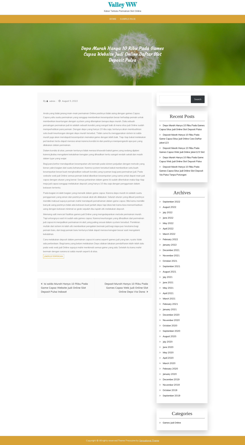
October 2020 (170, 325)
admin (52, 101)
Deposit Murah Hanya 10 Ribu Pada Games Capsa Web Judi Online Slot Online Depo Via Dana (126, 287)
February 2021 (170, 304)
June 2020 (168, 347)
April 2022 (168, 228)
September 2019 (171, 395)
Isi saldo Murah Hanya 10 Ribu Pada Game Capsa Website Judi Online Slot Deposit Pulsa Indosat (64, 287)
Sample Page (128, 19)
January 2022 (170, 244)
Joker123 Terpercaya (53, 256)
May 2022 (168, 223)
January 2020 (170, 374)
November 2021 (171, 255)
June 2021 (168, 282)
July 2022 (168, 212)
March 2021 (169, 298)
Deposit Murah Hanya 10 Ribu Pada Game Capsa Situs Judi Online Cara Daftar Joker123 (180, 138)
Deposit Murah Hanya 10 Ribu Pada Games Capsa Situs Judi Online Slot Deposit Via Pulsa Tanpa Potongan (181, 170)
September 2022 (171, 201)
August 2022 (169, 207)
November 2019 (171, 384)
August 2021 (169, 271)
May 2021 (168, 287)
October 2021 (170, 260)
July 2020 (168, 341)
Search (197, 99)
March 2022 (169, 233)
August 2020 (169, 336)
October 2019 (170, 390)
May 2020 (168, 352)
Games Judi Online (172, 422)
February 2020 (170, 368)
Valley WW (122, 4)
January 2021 (170, 309)
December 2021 (171, 250)
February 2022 (170, 239)
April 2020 (168, 357)
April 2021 (168, 293)
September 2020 (171, 330)
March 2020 (169, 363)
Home (112, 19)
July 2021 (168, 277)
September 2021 (171, 266)
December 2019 (171, 379)
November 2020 (171, 320)
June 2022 (168, 217)
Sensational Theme (149, 440)
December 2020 (171, 314)
